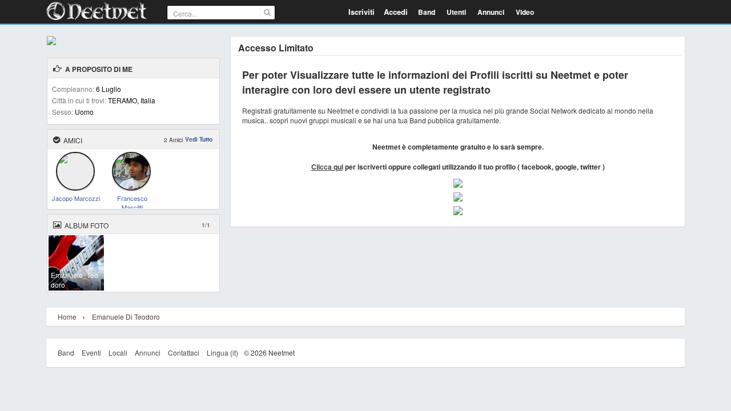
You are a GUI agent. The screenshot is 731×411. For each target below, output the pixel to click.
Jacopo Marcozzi (76, 197)
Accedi (396, 11)
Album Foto (87, 225)
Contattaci (183, 352)
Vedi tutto (198, 139)
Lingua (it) (222, 352)
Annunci (147, 352)
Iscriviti (361, 11)
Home (67, 316)
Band (66, 352)
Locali (118, 352)
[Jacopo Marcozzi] (75, 186)
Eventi (91, 352)
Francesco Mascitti (132, 197)
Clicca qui (327, 167)
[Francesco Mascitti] (131, 186)
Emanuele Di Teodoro (126, 316)
